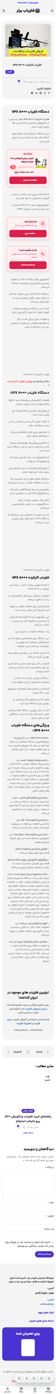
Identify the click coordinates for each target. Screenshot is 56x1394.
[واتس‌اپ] (41, 1378)
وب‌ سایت (49, 1229)
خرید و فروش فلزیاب (35, 1009)
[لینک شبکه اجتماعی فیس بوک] (49, 93)
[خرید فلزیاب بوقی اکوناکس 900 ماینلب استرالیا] (28, 168)
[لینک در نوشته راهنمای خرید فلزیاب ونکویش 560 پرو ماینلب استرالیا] (28, 1091)
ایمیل (50, 1216)
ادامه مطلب (28, 1133)
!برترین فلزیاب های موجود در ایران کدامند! (28, 995)
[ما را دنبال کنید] (28, 228)
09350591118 (47, 1304)
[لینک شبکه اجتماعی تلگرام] (32, 93)
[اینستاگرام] (26, 1378)
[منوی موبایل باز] (52, 11)
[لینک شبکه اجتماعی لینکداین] (36, 93)
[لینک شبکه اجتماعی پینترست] (40, 93)
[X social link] (45, 93)
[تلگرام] (34, 1378)
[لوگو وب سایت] (28, 11)
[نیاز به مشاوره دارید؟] (28, 259)
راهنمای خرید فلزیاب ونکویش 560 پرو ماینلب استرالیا (28, 1119)
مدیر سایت (45, 82)
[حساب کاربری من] (4, 11)
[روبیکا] (19, 1378)
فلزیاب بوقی (28, 1110)
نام (51, 1203)
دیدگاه (49, 1167)
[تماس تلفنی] (49, 1378)
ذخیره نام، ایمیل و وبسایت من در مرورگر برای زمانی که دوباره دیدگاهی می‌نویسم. (29, 1244)
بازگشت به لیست (28, 1052)
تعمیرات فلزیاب (23, 1023)
